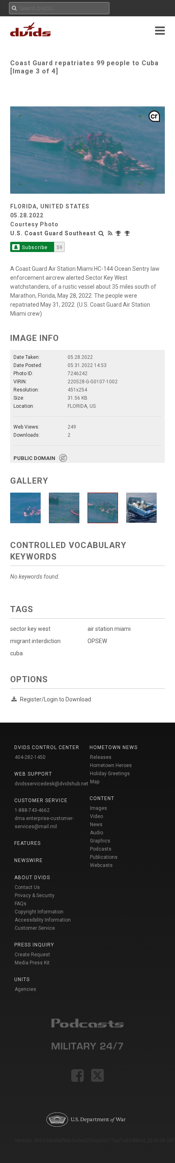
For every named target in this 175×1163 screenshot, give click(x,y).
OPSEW (97, 641)
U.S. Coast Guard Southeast (53, 233)
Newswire (28, 860)
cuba (16, 653)
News (96, 824)
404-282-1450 (30, 757)
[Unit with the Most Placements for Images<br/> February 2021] (119, 233)
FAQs (20, 904)
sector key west (30, 629)
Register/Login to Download (55, 699)
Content (102, 798)
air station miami (109, 629)
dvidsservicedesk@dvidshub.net (51, 784)
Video (96, 816)
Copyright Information (39, 912)
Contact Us (27, 887)
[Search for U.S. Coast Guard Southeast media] (101, 233)
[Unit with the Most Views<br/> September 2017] (128, 233)
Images (98, 808)
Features (27, 843)
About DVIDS (32, 877)
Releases (101, 757)
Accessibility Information (43, 920)
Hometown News (114, 747)
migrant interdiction (35, 641)
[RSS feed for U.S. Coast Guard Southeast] (110, 233)
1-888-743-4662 (32, 810)
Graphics (100, 841)
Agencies (25, 989)
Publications (104, 857)
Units (22, 979)
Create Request (32, 954)
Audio (96, 833)
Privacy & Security (35, 895)
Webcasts (101, 865)
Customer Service (35, 928)
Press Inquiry (34, 945)
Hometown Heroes (111, 765)
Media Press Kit (32, 963)
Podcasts (101, 849)
